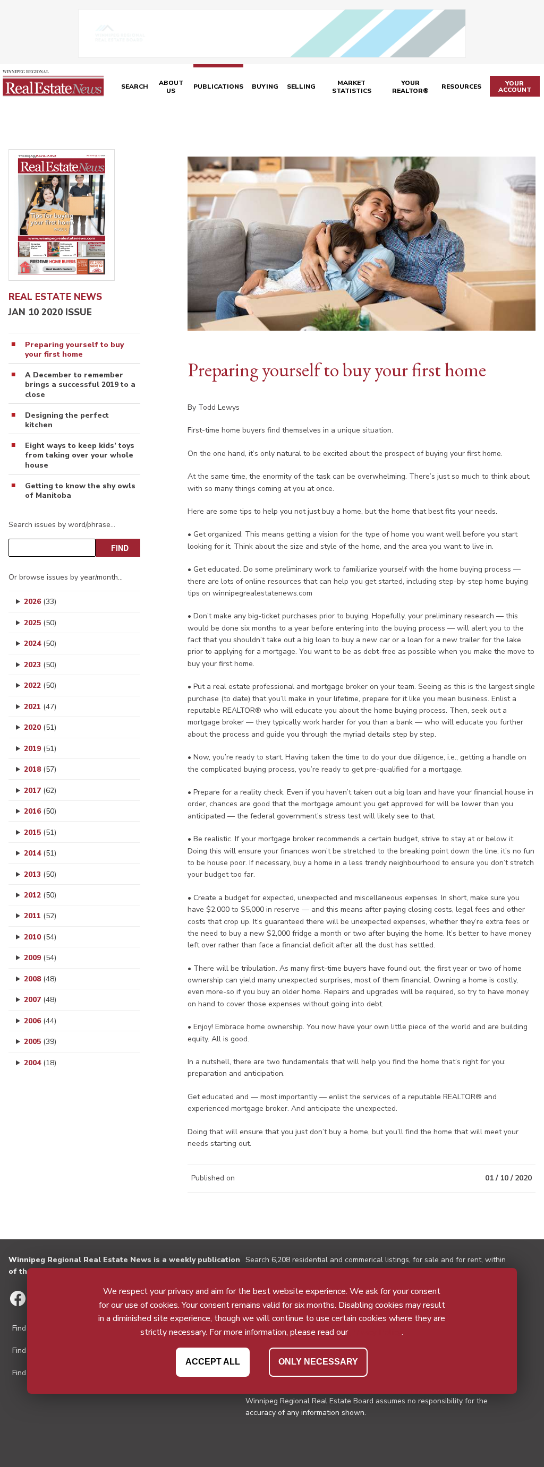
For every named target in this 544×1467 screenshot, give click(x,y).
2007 (40, 1000)
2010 (40, 937)
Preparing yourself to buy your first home (74, 349)
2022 (40, 685)
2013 (40, 874)
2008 (40, 979)
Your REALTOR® (410, 87)
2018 (40, 769)
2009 (40, 958)
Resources (461, 86)
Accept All (212, 1361)
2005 (40, 1042)
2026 (40, 602)
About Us (171, 87)
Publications (218, 86)
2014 (40, 853)
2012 (40, 895)
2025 (40, 623)
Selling (301, 86)
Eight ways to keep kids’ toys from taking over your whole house (79, 455)
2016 (40, 811)
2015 (40, 832)
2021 (40, 707)
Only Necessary (318, 1361)
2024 (40, 643)
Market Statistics (351, 87)
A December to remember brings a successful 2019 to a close (80, 384)
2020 (40, 727)
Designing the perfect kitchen (67, 420)
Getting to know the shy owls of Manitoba (80, 490)
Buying (265, 86)
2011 (40, 916)
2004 (40, 1063)
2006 (40, 1021)
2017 (40, 791)
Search (134, 86)
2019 (40, 749)
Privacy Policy (376, 1332)
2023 (40, 665)
